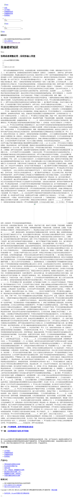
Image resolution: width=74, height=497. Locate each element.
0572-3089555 (8, 41)
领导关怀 (7, 468)
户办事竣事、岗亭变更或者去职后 (20, 427)
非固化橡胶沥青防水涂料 (12, 475)
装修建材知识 (8, 11)
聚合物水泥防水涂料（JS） (13, 471)
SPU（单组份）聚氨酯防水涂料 (14, 470)
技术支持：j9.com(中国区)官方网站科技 (16, 493)
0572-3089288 (17, 485)
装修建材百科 (8, 13)
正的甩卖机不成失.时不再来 (18, 431)
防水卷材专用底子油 (10, 466)
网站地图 (54, 490)
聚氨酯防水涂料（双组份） (13, 473)
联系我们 (7, 15)
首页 (5, 8)
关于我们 (7, 9)
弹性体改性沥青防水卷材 (12, 464)
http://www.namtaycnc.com (12, 42)
